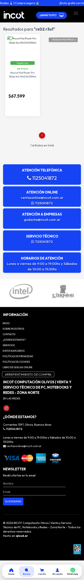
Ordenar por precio (63, 39)
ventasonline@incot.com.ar (42, 197)
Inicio (6, 323)
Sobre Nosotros (13, 328)
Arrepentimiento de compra (28, 374)
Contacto (9, 334)
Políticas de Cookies (16, 361)
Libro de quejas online (17, 367)
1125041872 (44, 178)
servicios (9, 345)
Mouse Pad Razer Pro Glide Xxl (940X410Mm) (22, 74)
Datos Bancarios (14, 350)
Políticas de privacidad (18, 356)
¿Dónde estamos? (14, 339)
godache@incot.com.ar (42, 219)
